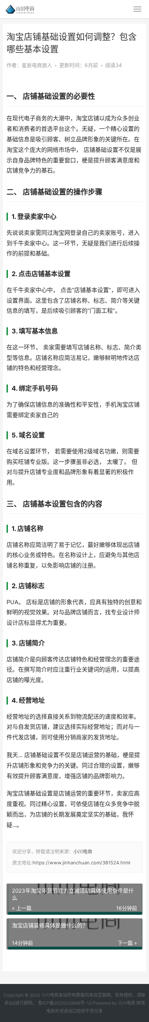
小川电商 (82, 851)
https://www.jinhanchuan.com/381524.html (81, 862)
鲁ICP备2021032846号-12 (64, 1003)
